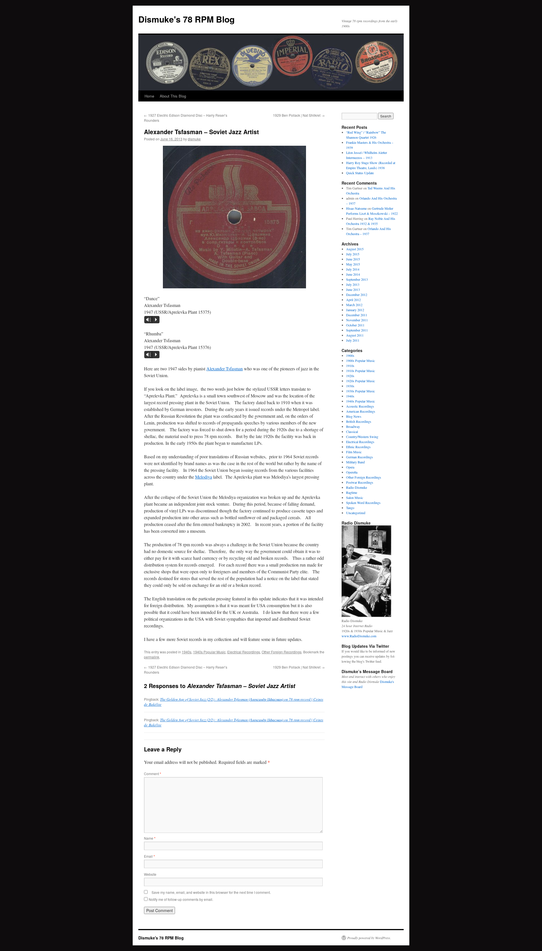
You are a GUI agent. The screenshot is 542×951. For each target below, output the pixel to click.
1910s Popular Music (360, 370)
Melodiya (203, 477)
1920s (350, 375)
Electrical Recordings (243, 651)
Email (149, 856)
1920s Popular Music (360, 381)
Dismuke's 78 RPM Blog (186, 19)
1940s (186, 651)
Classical (352, 431)
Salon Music (354, 497)
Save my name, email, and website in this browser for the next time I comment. (211, 892)
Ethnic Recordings (358, 446)
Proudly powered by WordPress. (369, 937)
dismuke (194, 138)
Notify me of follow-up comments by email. (181, 899)
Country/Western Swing (362, 436)
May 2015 (353, 264)
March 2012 (354, 304)
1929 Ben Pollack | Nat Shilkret (299, 115)
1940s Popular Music (209, 651)
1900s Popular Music (360, 360)
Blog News (353, 416)
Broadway (353, 426)
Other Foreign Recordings (281, 651)
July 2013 (352, 284)
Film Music (354, 452)
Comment (152, 773)
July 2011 (352, 340)
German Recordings (359, 457)
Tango (350, 507)
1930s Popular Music (360, 391)
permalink (151, 656)
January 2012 (355, 310)
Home (149, 96)
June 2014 (353, 274)
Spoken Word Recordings (363, 502)
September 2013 (357, 279)
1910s (350, 365)
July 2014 (352, 269)
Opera (350, 467)
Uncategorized (355, 512)
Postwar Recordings (359, 482)
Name (150, 838)
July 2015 (352, 254)
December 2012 (356, 294)
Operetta (351, 472)
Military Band (355, 462)
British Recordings (358, 421)
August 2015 (355, 249)
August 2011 (355, 335)
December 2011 (356, 315)
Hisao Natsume (356, 208)
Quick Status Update (360, 173)
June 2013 (353, 289)
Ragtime (351, 492)
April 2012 (353, 299)
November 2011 (357, 320)
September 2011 (357, 330)
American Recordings (360, 411)
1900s (350, 355)
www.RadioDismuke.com (359, 636)
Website (150, 874)
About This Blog (173, 96)
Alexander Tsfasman (224, 368)
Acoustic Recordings (360, 406)
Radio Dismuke (356, 487)
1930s (350, 386)
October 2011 (355, 325)
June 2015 (353, 259)
